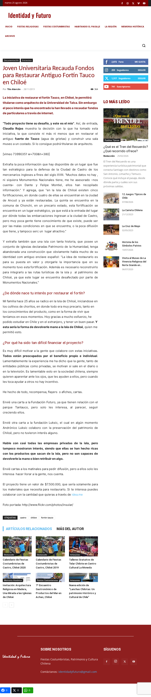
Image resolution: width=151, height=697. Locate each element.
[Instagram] (127, 3)
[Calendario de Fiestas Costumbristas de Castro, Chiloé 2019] (50, 546)
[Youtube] (144, 3)
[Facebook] (122, 3)
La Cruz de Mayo (131, 226)
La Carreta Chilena (132, 210)
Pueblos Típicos (112, 140)
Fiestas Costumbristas (47, 580)
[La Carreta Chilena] (111, 214)
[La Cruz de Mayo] (111, 229)
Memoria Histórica (13, 580)
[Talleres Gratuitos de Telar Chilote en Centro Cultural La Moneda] (83, 546)
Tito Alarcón (13, 89)
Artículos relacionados (29, 529)
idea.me (78, 494)
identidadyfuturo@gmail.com (77, 672)
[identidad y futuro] (29, 15)
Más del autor (70, 529)
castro (23, 517)
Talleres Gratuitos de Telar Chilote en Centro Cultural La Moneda (82, 563)
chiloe (34, 517)
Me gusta (140, 61)
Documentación (11, 60)
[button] (143, 45)
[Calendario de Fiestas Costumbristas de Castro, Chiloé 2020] (17, 546)
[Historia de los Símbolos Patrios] (111, 246)
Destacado (9, 554)
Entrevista (27, 60)
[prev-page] (5, 604)
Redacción (109, 155)
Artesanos (75, 554)
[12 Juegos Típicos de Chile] (111, 199)
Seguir (141, 70)
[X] (133, 3)
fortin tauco (47, 517)
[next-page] (11, 604)
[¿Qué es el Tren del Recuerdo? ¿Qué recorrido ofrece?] (125, 125)
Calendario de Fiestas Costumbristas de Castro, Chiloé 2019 (48, 563)
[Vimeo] (138, 3)
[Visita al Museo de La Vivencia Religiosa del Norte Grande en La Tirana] (111, 262)
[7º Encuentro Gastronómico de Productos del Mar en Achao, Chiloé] (50, 577)
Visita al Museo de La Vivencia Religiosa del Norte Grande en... (134, 262)
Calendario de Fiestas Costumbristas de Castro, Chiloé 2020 (15, 563)
